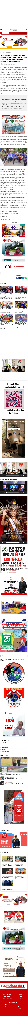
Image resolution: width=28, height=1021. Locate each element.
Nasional (7, 777)
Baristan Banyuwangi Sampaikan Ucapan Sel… (7, 889)
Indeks (20, 996)
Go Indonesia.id (16, 1013)
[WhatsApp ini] (26, 278)
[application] (13, 469)
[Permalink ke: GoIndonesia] (2, 63)
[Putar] (2, 475)
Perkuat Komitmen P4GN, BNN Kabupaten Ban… (20, 877)
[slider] (12, 475)
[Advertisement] (14, 14)
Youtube (21, 1006)
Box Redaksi (7, 996)
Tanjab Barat (5, 751)
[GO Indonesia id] (14, 30)
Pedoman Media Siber (7, 998)
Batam (3, 745)
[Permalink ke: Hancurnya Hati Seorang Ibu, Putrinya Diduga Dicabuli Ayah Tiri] (7, 871)
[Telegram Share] (23, 278)
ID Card (20, 994)
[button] (14, 469)
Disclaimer (20, 1000)
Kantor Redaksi (7, 994)
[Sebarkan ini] (17, 278)
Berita (1, 773)
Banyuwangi (5, 747)
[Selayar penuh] (25, 475)
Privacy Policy (7, 1000)
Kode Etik (20, 998)
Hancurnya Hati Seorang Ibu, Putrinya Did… (15, 783)
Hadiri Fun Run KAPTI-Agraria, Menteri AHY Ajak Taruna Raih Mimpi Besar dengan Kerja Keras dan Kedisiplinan (20, 325)
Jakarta (4, 742)
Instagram (8, 1006)
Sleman (2, 272)
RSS (21, 1008)
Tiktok (8, 1008)
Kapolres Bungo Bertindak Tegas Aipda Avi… (10, 774)
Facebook (8, 1004)
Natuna (4, 749)
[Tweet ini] (20, 278)
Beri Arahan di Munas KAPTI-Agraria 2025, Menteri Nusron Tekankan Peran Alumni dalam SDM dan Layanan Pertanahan (21, 296)
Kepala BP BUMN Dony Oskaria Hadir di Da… (15, 778)
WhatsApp (21, 1004)
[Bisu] (23, 475)
